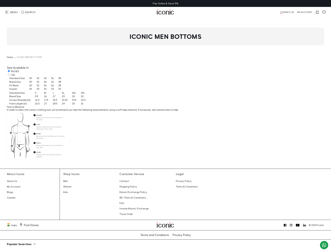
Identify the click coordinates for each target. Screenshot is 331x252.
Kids (65, 192)
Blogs (10, 192)
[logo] (165, 12)
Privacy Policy (184, 181)
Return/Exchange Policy (133, 192)
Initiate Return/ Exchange (134, 208)
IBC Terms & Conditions (132, 197)
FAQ (121, 203)
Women (67, 186)
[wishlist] (324, 12)
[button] (11, 12)
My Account (14, 186)
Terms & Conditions (187, 186)
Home (10, 57)
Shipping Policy (128, 186)
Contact (124, 181)
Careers (11, 197)
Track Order (126, 214)
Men (65, 181)
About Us (12, 181)
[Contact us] (324, 245)
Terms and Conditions (154, 235)
